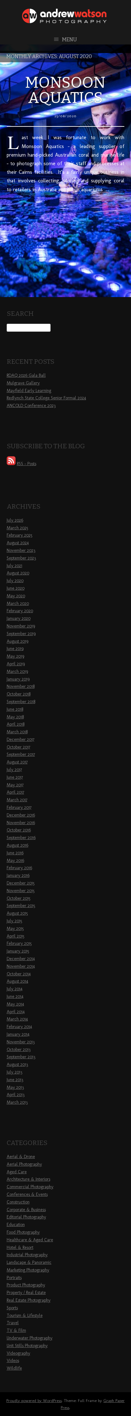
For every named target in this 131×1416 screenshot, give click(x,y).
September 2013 (21, 1057)
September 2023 (21, 558)
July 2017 (14, 769)
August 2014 (17, 981)
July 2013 (14, 1072)
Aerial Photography (24, 1164)
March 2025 (17, 528)
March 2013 (17, 1102)
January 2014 (18, 1034)
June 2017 (15, 777)
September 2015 (21, 905)
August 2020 (18, 573)
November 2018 (21, 686)
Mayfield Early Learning (29, 390)
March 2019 (17, 671)
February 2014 (19, 1026)
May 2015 (15, 928)
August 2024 (18, 542)
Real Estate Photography (29, 1300)
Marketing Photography (28, 1270)
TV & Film (16, 1330)
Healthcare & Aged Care (30, 1240)
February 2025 (19, 535)
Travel (13, 1322)
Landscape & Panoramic (29, 1262)
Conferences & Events (27, 1194)
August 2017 (17, 762)
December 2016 (21, 815)
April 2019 (16, 664)
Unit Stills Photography (27, 1345)
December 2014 (21, 958)
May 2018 (15, 717)
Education (16, 1224)
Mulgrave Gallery (23, 383)
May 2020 (16, 596)
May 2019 (15, 656)
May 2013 (15, 1087)
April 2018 (15, 724)
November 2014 (21, 966)
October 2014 (19, 974)
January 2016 (18, 875)
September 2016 (21, 837)
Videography (18, 1353)
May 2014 (15, 1004)
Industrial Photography (27, 1254)
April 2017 (15, 792)
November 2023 (21, 550)
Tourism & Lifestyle (25, 1315)
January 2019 (18, 679)
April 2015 (15, 936)
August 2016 (17, 845)
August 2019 (17, 641)
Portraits (14, 1277)
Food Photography (23, 1232)
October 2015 (19, 898)
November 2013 (21, 1042)
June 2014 (15, 996)
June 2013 (15, 1079)
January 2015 (18, 951)
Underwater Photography (29, 1338)
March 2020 (18, 603)
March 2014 (17, 1019)
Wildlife (14, 1368)
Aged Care (17, 1172)
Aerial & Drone (21, 1156)
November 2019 (21, 626)
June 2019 (15, 648)
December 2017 (20, 739)
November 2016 (21, 822)
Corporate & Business (26, 1209)
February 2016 (19, 868)
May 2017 (15, 785)
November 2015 (21, 890)
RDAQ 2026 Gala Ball (26, 375)
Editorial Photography (26, 1217)
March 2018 (17, 732)
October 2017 (18, 747)
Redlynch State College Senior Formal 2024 (46, 398)
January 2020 (19, 618)
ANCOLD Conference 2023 (31, 405)
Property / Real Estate (26, 1292)
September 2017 (21, 754)
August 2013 (17, 1064)
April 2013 (15, 1094)
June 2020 (15, 588)
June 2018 (15, 709)
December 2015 (21, 883)
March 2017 (17, 800)
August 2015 (17, 913)
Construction (18, 1202)
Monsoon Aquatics (65, 90)
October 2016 (19, 830)
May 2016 (15, 860)
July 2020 (15, 580)
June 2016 (15, 853)
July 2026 (15, 520)
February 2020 (20, 610)
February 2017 (19, 807)
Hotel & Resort (20, 1247)
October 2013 (19, 1049)
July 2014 (15, 989)
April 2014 (16, 1011)
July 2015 (14, 921)
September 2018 (21, 701)
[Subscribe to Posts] (11, 463)
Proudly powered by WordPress (34, 1400)
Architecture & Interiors (28, 1179)
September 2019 (21, 633)
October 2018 (19, 694)
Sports (12, 1308)
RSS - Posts (26, 463)
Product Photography (26, 1285)
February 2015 (19, 943)
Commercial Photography (30, 1186)
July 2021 (14, 565)
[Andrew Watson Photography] (65, 21)
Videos (13, 1360)
